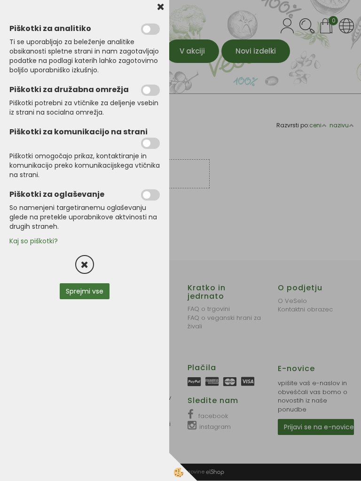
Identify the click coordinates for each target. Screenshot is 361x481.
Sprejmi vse (84, 291)
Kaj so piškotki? (33, 241)
